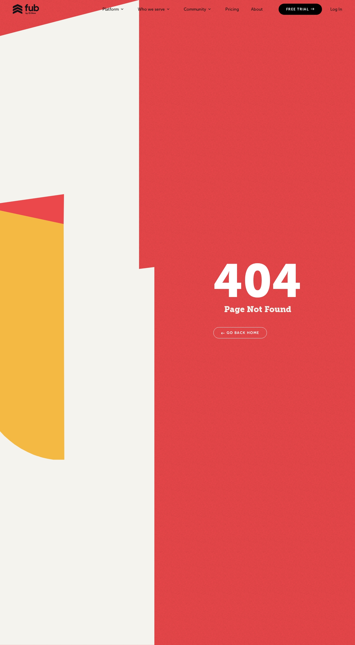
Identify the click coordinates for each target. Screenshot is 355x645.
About (257, 9)
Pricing (232, 9)
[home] (26, 9)
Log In (336, 9)
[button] (112, 9)
